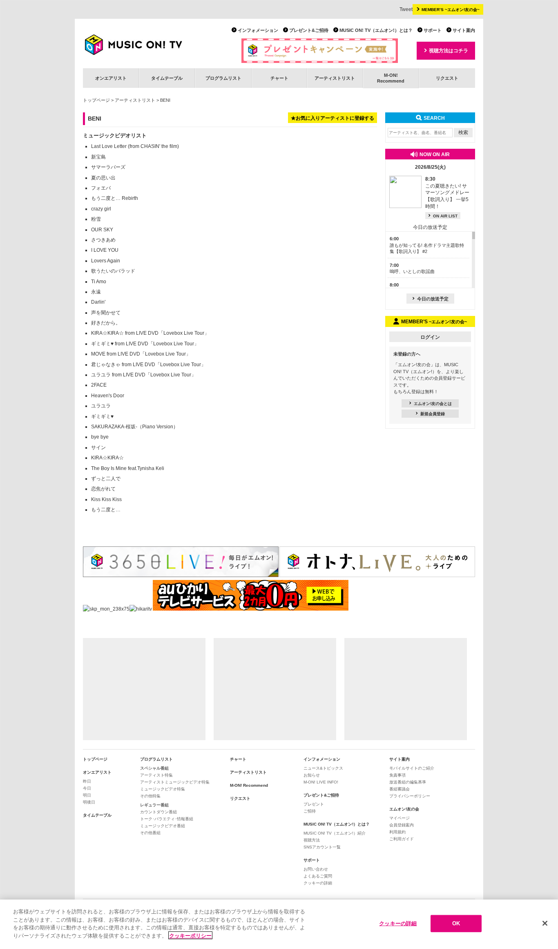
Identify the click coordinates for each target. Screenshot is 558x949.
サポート (433, 30)
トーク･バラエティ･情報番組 (166, 819)
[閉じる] (545, 923)
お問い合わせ (316, 869)
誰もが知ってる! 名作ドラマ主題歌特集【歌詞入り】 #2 (427, 245)
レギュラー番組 (154, 805)
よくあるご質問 (318, 876)
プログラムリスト (223, 78)
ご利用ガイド (401, 839)
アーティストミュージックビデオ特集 (175, 782)
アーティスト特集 (156, 775)
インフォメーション (258, 30)
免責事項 (397, 775)
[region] (279, 924)
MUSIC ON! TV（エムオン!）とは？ (376, 30)
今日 (87, 788)
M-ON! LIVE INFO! (321, 782)
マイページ (399, 818)
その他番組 (150, 832)
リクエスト (447, 78)
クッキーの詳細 (318, 883)
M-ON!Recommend (390, 78)
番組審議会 (399, 789)
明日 (87, 795)
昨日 (87, 781)
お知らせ (312, 775)
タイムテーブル (167, 78)
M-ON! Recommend (249, 785)
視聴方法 (312, 840)
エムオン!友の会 (404, 809)
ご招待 (310, 811)
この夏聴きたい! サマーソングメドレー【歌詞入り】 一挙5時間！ (447, 192)
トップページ (96, 100)
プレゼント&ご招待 (308, 30)
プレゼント (314, 804)
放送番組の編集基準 (407, 782)
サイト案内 (464, 30)
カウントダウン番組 (158, 812)
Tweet (406, 9)
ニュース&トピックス (323, 768)
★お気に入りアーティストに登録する (332, 118)
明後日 (89, 802)
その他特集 (150, 796)
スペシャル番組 (154, 768)
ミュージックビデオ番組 (162, 826)
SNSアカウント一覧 (322, 847)
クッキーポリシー (190, 935)
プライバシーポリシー (409, 796)
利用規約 (397, 832)
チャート (279, 78)
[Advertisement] (144, 689)
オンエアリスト (111, 78)
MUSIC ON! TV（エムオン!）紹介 (335, 833)
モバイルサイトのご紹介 (411, 768)
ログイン (430, 337)
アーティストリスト (335, 78)
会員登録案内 (401, 825)
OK (456, 923)
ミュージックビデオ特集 (162, 789)
